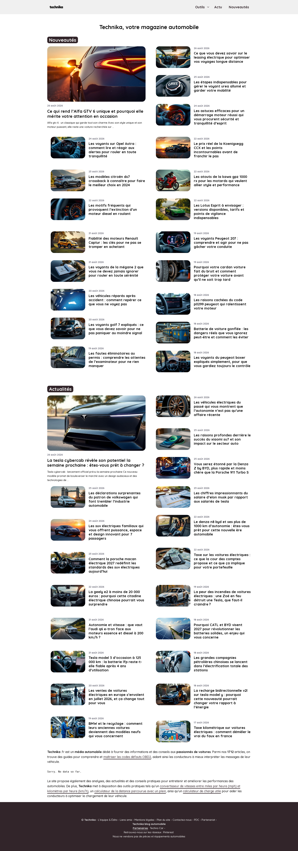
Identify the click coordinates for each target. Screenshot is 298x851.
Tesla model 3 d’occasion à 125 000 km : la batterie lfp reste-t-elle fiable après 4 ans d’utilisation (115, 663)
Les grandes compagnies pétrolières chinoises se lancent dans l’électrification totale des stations (221, 663)
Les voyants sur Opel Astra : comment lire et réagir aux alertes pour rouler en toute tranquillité (112, 149)
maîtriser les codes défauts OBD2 (127, 757)
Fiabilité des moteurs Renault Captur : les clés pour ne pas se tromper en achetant (115, 242)
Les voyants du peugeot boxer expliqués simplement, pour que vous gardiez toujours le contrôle (222, 361)
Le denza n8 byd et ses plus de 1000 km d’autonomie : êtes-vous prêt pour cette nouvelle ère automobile (222, 528)
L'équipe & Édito (107, 819)
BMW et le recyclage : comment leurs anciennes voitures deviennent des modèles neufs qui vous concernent (115, 729)
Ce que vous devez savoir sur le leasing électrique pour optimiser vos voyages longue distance (222, 57)
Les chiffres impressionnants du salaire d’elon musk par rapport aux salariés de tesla (221, 497)
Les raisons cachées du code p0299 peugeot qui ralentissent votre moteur (220, 304)
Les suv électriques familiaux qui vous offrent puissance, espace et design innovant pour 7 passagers (116, 532)
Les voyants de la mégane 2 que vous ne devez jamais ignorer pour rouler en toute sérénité (116, 271)
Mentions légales (144, 819)
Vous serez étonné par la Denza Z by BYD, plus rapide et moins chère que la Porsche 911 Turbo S (221, 468)
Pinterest (168, 832)
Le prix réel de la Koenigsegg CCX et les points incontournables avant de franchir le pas (218, 149)
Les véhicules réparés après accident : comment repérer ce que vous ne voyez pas (115, 300)
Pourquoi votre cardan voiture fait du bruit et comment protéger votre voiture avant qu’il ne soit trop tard (220, 273)
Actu (218, 7)
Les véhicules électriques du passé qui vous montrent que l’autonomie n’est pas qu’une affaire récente (218, 408)
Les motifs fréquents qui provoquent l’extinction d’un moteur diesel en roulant (113, 209)
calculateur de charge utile (202, 791)
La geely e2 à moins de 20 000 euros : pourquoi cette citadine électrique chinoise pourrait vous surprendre (116, 598)
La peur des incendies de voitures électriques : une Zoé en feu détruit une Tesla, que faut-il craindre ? (222, 598)
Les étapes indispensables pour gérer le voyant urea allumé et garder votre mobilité (220, 86)
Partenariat (208, 819)
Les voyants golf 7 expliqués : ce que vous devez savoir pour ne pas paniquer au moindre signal (116, 328)
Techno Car (156, 828)
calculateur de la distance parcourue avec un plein (130, 791)
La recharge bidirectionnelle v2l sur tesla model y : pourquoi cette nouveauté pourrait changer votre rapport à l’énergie (220, 698)
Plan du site (163, 819)
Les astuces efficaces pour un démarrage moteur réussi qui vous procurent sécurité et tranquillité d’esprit (219, 117)
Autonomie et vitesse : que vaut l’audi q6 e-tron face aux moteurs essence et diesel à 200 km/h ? (116, 631)
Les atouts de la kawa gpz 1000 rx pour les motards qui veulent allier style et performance (220, 180)
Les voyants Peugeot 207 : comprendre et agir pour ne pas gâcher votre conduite (221, 242)
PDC (196, 819)
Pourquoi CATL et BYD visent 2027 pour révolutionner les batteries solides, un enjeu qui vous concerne (219, 631)
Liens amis (126, 819)
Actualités (60, 389)
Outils (200, 7)
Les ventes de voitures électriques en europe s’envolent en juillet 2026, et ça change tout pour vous (116, 696)
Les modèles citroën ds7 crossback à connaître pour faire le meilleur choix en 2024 (117, 180)
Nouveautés (239, 7)
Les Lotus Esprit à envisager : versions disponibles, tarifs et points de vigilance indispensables (219, 211)
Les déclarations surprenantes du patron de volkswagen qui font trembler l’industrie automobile (115, 499)
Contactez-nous (182, 819)
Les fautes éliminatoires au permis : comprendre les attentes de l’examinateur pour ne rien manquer (117, 359)
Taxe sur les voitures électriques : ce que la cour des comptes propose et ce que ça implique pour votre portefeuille (222, 561)
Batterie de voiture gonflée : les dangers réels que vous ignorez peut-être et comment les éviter (221, 333)
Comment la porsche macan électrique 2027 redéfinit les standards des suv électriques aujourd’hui (114, 565)
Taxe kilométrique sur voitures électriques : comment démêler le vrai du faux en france (222, 731)
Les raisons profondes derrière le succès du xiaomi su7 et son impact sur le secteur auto (222, 439)
